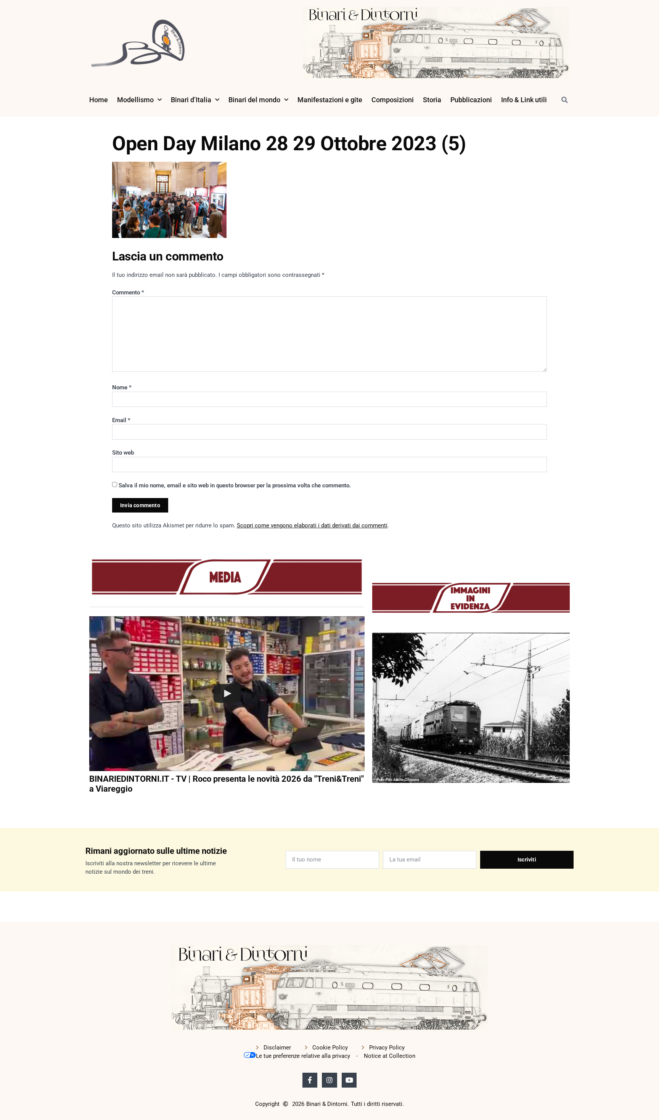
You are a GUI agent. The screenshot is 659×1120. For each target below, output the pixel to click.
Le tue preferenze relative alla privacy (303, 1056)
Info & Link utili (524, 100)
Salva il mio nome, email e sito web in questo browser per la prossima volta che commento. (235, 485)
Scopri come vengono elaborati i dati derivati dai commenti (312, 525)
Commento (128, 292)
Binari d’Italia (191, 100)
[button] (564, 100)
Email (121, 420)
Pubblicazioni (471, 100)
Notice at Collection (389, 1056)
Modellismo (135, 100)
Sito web (123, 452)
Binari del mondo (254, 100)
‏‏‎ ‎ (90, 804)
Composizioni (392, 100)
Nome (122, 387)
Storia (432, 100)
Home (98, 100)
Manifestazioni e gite (329, 100)
